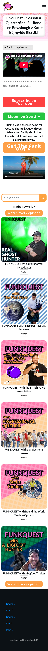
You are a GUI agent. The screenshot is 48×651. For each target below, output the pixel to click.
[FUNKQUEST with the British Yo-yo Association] (24, 363)
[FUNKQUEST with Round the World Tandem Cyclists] (24, 486)
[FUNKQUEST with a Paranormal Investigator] (24, 239)
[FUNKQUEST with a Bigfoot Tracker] (24, 548)
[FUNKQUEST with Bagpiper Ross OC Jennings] (24, 301)
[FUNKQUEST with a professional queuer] (24, 424)
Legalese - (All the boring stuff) (24, 640)
